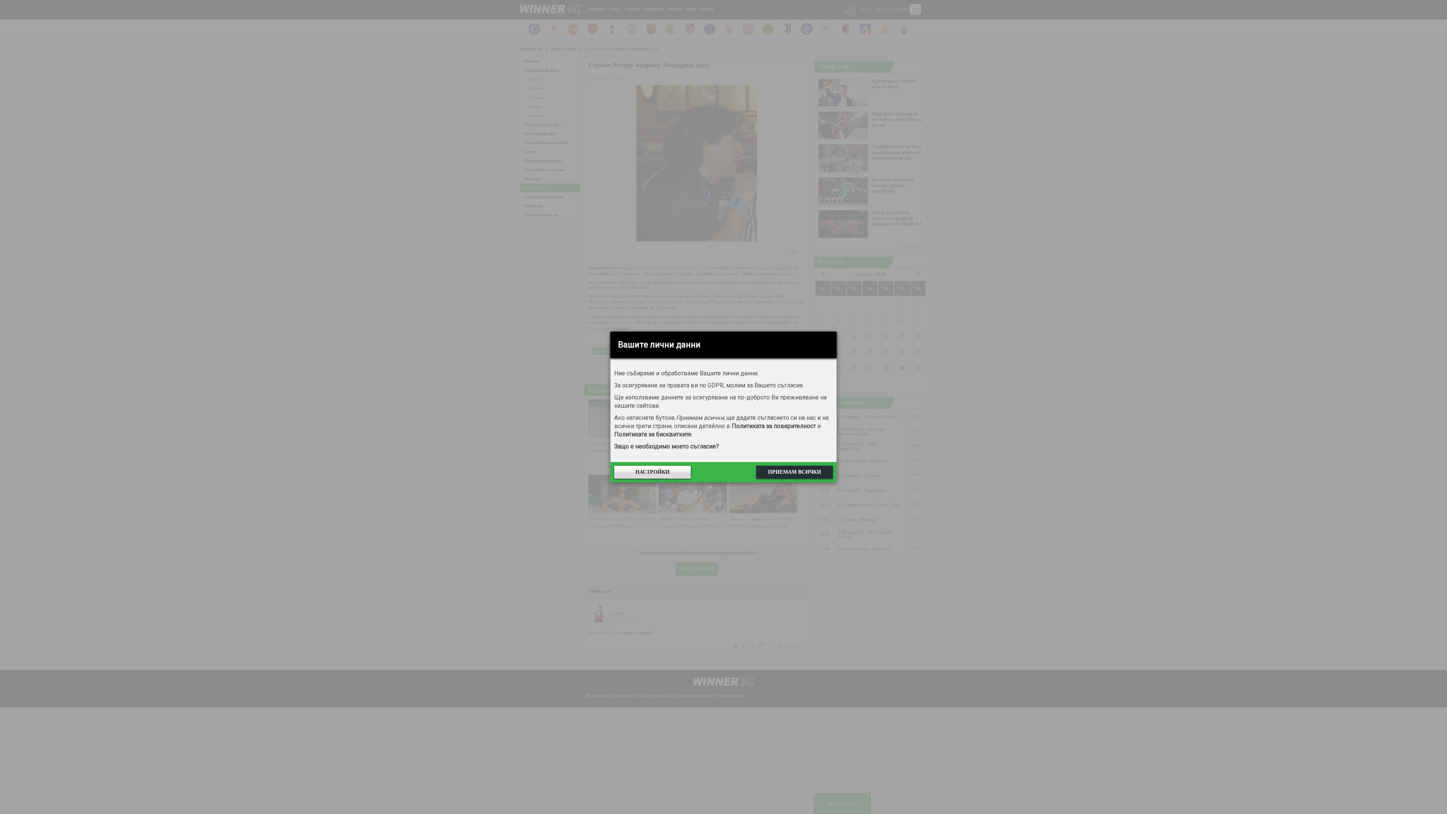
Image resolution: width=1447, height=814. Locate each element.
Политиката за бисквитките (652, 434)
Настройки (652, 472)
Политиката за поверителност (774, 426)
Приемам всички (794, 472)
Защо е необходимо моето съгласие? (666, 446)
